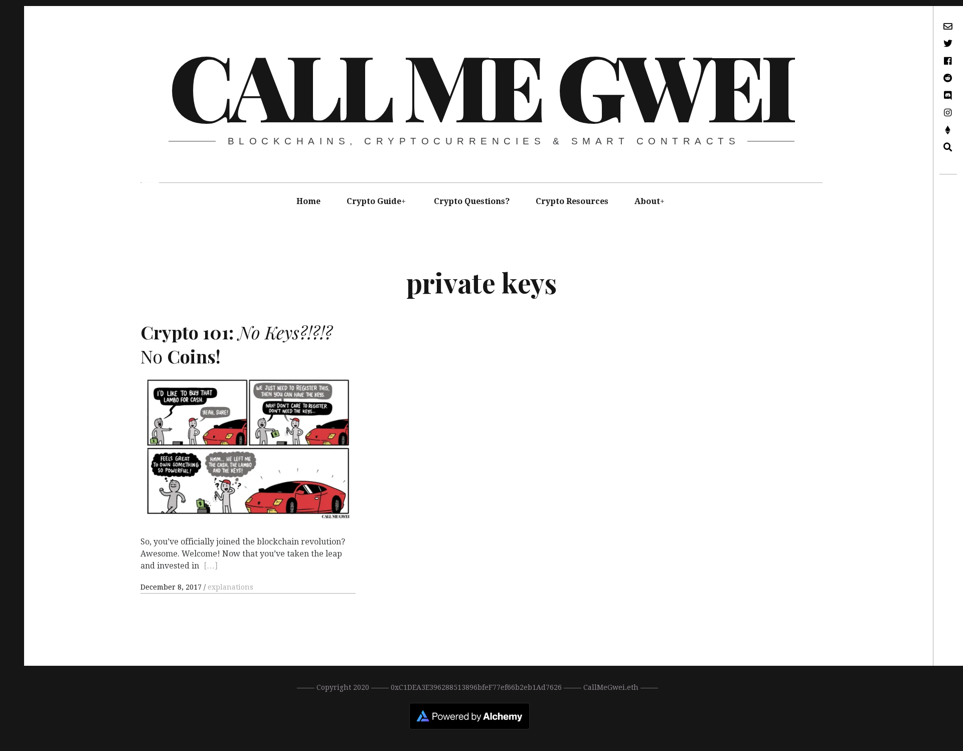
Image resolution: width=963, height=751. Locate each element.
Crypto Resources (572, 201)
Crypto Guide (374, 201)
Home (308, 201)
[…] (211, 566)
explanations (230, 587)
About (647, 201)
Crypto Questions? (472, 201)
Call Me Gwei (480, 84)
